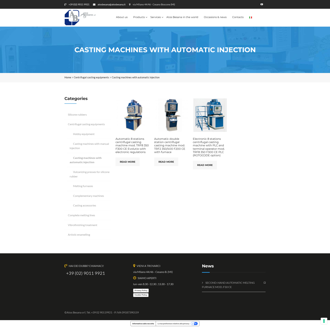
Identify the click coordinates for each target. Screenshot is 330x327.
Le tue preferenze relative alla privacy (173, 324)
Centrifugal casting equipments (91, 77)
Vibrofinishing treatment (82, 225)
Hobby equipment (84, 134)
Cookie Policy (141, 295)
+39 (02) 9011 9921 (78, 4)
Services (155, 17)
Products (139, 17)
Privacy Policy (141, 290)
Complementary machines (88, 195)
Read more (127, 161)
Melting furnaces (83, 186)
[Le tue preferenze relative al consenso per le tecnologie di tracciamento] (324, 321)
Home (67, 77)
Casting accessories (84, 205)
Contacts (238, 17)
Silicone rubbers (77, 114)
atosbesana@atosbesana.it (111, 4)
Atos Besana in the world (182, 17)
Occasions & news (215, 17)
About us (122, 17)
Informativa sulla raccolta (143, 324)
